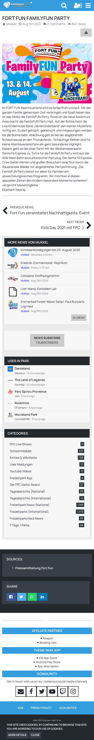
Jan (17, 396)
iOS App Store (48, 658)
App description (48, 666)
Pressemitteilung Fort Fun (34, 568)
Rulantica (22, 403)
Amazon (48, 638)
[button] (88, 5)
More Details (17, 735)
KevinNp (19, 384)
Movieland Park (26, 414)
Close (35, 735)
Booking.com (48, 642)
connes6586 (22, 419)
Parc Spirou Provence (30, 391)
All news (79, 317)
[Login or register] (78, 5)
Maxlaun (20, 373)
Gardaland (22, 368)
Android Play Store (48, 662)
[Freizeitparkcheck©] (32, 5)
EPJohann (21, 408)
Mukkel (41, 242)
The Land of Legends (30, 380)
